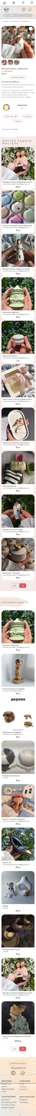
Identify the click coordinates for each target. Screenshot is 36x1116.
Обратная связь (18, 1063)
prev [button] (4, 42)
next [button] (31, 42)
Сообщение (27, 116)
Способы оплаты (8, 1105)
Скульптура (25, 21)
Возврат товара (8, 1108)
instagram (23, 1100)
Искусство (15, 21)
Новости (23, 1087)
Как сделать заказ (9, 1102)
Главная (5, 21)
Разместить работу (6, 1085)
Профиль (18, 121)
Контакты (23, 1089)
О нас (22, 1084)
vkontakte (24, 1102)
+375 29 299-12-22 (18, 1068)
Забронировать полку (8, 1090)
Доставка (5, 1100)
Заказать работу (18, 77)
